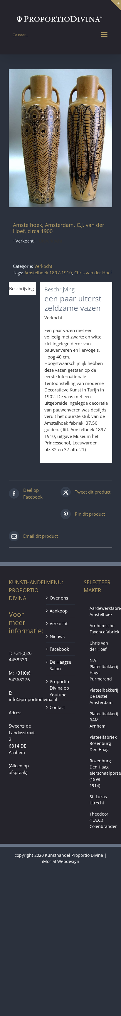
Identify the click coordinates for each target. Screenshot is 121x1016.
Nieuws (57, 636)
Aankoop (59, 611)
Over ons (59, 598)
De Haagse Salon (60, 665)
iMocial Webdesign (60, 861)
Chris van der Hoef (93, 272)
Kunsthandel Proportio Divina (74, 855)
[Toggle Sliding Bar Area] (115, 5)
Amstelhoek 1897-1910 (48, 272)
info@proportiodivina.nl (33, 699)
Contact (57, 707)
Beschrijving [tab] (21, 288)
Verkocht (43, 266)
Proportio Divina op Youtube (59, 688)
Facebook (59, 649)
